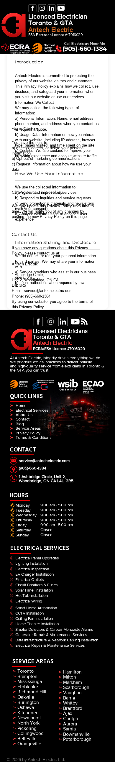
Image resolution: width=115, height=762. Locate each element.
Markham (72, 682)
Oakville (25, 696)
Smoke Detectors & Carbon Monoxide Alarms (54, 629)
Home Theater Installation (36, 623)
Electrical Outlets (29, 579)
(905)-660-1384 (85, 48)
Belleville (27, 738)
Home (21, 405)
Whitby (70, 702)
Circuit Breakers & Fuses (36, 584)
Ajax (67, 713)
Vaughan (72, 692)
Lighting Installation (31, 563)
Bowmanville (76, 734)
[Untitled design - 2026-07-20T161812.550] (32, 8)
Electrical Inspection (32, 568)
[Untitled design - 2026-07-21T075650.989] (61, 8)
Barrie (69, 697)
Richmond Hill (31, 691)
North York (28, 722)
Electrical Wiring (28, 601)
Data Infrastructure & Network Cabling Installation (55, 640)
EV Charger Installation (34, 574)
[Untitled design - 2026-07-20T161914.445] (42, 8)
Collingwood (30, 733)
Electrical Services (32, 410)
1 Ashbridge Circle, (36, 476)
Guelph (70, 718)
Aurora (69, 723)
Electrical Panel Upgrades (37, 558)
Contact (22, 419)
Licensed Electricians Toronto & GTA (60, 334)
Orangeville (29, 743)
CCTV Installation (28, 613)
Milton (69, 676)
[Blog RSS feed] (84, 321)
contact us (46, 253)
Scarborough (76, 687)
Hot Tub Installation (30, 595)
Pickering (27, 728)
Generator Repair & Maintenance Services (50, 634)
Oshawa (25, 707)
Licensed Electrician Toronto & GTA (57, 20)
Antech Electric (50, 29)
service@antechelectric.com (44, 460)
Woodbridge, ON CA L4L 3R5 (46, 480)
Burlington (28, 702)
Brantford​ (70, 708)
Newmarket (28, 717)
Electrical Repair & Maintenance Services (49, 645)
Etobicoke (27, 686)
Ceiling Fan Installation (33, 618)
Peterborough (76, 739)
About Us (25, 414)
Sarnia (69, 728)
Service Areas (28, 428)
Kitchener (26, 712)
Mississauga (29, 681)
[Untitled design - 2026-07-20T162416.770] (51, 8)
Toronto (25, 671)
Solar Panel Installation (33, 590)
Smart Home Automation (36, 607)
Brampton (27, 676)
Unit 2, (60, 476)
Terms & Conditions (34, 437)
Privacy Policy (28, 433)
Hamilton (72, 671)
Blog (20, 423)
